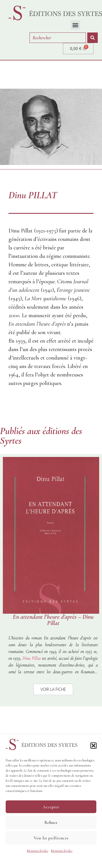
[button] (93, 745)
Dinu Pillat (31, 658)
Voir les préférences (51, 837)
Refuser (51, 822)
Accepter (51, 806)
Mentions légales (37, 851)
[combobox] (57, 37)
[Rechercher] (92, 37)
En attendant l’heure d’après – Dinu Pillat (53, 620)
